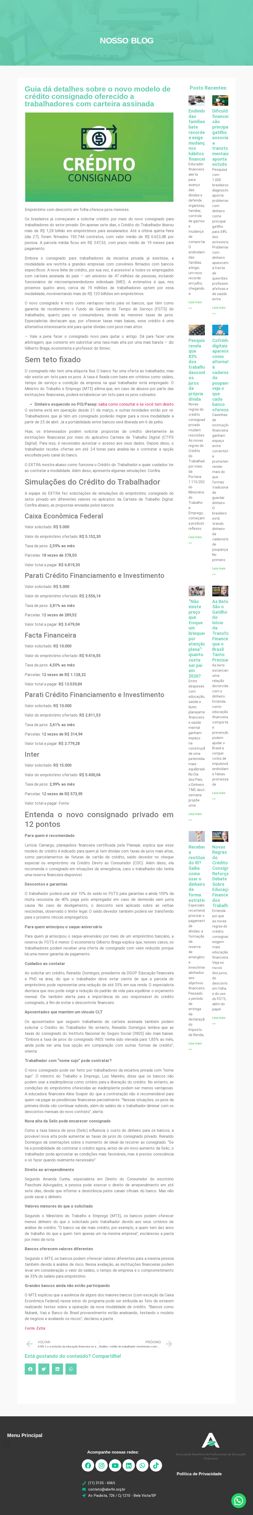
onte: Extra (36, 1328)
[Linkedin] (129, 1465)
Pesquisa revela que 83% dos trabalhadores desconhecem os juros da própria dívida (203, 370)
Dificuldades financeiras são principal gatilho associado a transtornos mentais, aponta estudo (225, 137)
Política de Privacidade (199, 1474)
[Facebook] (88, 1465)
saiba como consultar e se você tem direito (136, 404)
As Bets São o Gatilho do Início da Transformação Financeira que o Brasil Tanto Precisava (228, 631)
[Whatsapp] (142, 1465)
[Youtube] (115, 1465)
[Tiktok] (156, 1465)
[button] (30, 1369)
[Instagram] (101, 1465)
